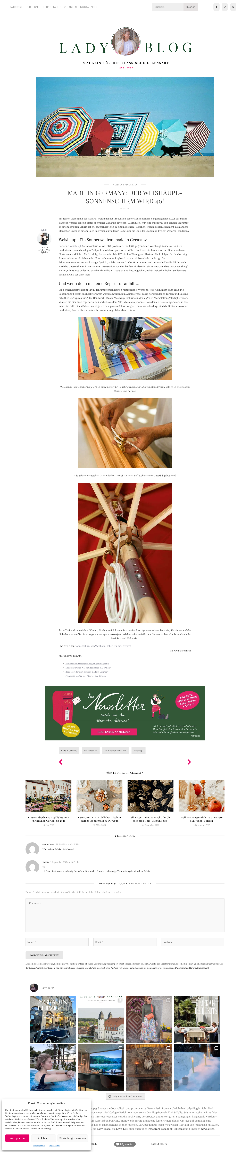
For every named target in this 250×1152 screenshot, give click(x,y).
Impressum (54, 1145)
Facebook (166, 1128)
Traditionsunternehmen (116, 750)
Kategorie (16, 7)
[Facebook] (216, 7)
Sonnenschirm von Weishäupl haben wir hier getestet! (103, 646)
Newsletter (207, 1128)
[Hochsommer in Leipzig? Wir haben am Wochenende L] (53, 1019)
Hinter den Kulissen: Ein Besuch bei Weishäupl (87, 663)
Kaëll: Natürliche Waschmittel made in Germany (88, 667)
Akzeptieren (17, 1138)
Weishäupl (75, 246)
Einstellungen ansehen (72, 1138)
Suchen (190, 7)
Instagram (154, 1128)
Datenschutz (39, 1145)
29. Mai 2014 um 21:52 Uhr (68, 844)
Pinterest (179, 1128)
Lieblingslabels (51, 7)
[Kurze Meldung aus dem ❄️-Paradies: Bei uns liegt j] (197, 1067)
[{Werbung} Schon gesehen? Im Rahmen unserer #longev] (101, 1067)
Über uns (33, 7)
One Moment (49, 844)
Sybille (44, 230)
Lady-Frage (104, 1128)
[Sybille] (44, 238)
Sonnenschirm (90, 750)
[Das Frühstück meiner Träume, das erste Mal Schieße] (149, 1067)
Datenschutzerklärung (185, 968)
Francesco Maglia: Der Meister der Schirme (85, 676)
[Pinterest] (233, 7)
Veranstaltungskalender (80, 7)
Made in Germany (69, 750)
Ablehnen (43, 1138)
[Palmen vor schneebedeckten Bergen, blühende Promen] (197, 1019)
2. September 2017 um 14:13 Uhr (64, 862)
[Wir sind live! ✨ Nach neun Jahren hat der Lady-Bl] (101, 1019)
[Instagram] (225, 7)
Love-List (122, 1128)
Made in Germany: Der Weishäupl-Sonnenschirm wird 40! (125, 197)
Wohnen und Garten (125, 184)
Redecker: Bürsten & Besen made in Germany (86, 672)
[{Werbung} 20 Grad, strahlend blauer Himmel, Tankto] (53, 1067)
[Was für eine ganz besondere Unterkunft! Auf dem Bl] (149, 1019)
